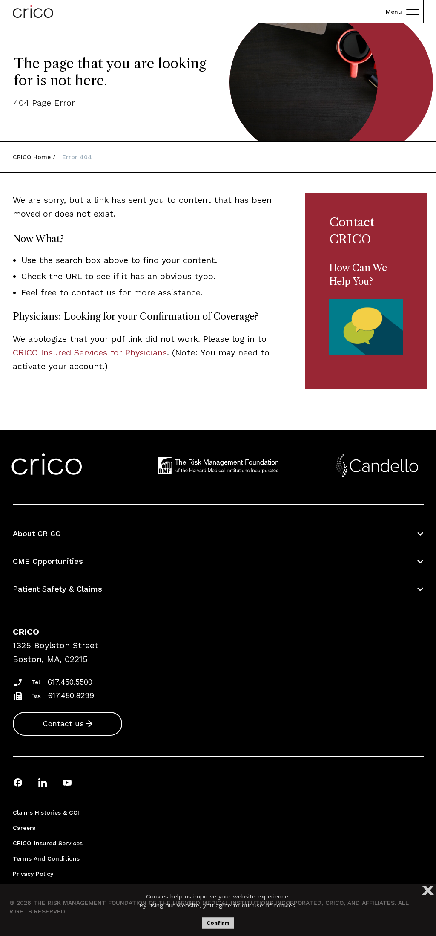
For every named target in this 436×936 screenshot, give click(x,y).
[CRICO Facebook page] (18, 782)
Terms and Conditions (46, 858)
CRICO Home (32, 156)
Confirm (218, 923)
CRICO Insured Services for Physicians (90, 352)
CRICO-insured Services (48, 843)
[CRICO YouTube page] (67, 782)
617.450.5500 (70, 681)
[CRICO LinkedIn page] (42, 782)
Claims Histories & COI (46, 812)
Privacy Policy (33, 873)
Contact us (63, 723)
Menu (394, 11)
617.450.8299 (71, 695)
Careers (24, 827)
